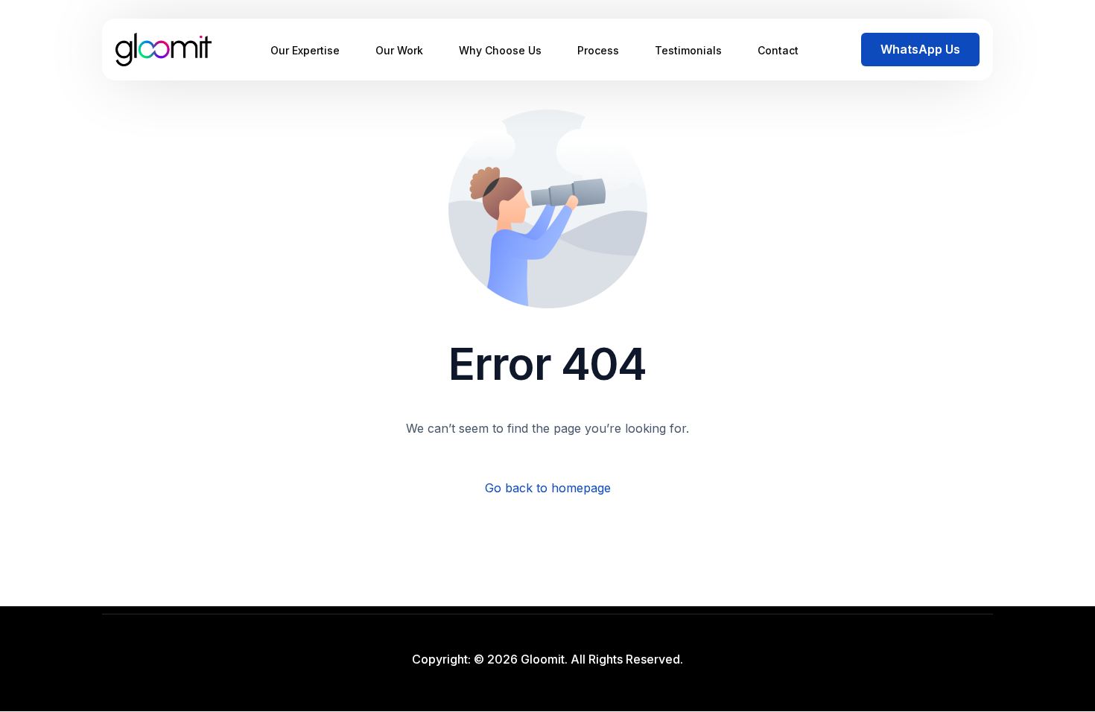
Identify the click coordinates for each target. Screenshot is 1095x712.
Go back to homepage (548, 487)
